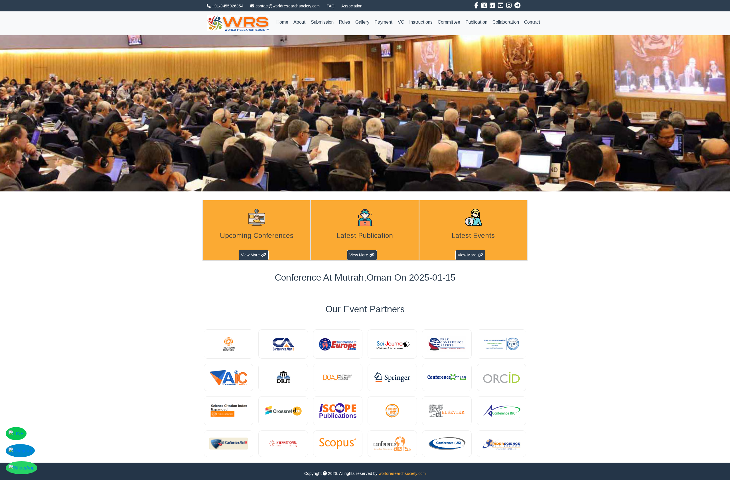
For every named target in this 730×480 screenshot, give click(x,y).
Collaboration (505, 22)
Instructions (421, 22)
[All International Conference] (228, 377)
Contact (532, 22)
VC (401, 22)
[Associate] (228, 343)
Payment (383, 22)
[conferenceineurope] (337, 343)
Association (351, 6)
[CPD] (501, 343)
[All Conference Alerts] (228, 443)
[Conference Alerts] (392, 443)
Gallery (362, 22)
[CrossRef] (283, 410)
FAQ (330, 6)
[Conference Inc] (501, 410)
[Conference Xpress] (446, 377)
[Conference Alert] (283, 343)
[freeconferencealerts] (446, 343)
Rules (344, 22)
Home (283, 21)
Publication (476, 22)
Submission (322, 22)
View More (250, 255)
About (299, 22)
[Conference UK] (446, 443)
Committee (449, 22)
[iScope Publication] (337, 410)
